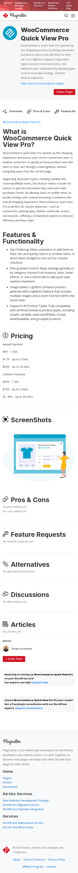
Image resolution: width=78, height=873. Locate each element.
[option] (39, 456)
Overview (15, 111)
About (16, 859)
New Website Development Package (26, 800)
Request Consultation (28, 708)
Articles (7, 782)
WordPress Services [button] (39, 4)
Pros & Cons (41, 111)
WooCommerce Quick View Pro (22, 122)
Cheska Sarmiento (21, 648)
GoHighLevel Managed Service (21, 5)
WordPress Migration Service (21, 805)
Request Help (40, 682)
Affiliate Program (33, 866)
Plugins (7, 778)
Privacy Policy (56, 859)
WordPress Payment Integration (23, 809)
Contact (51, 866)
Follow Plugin (64, 92)
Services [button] (8, 2)
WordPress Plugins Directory (53, 5)
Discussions (10, 786)
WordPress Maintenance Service (23, 823)
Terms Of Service (34, 859)
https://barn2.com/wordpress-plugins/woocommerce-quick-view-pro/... (43, 83)
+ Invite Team (13, 659)
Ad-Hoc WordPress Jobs (18, 827)
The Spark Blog (69, 5)
